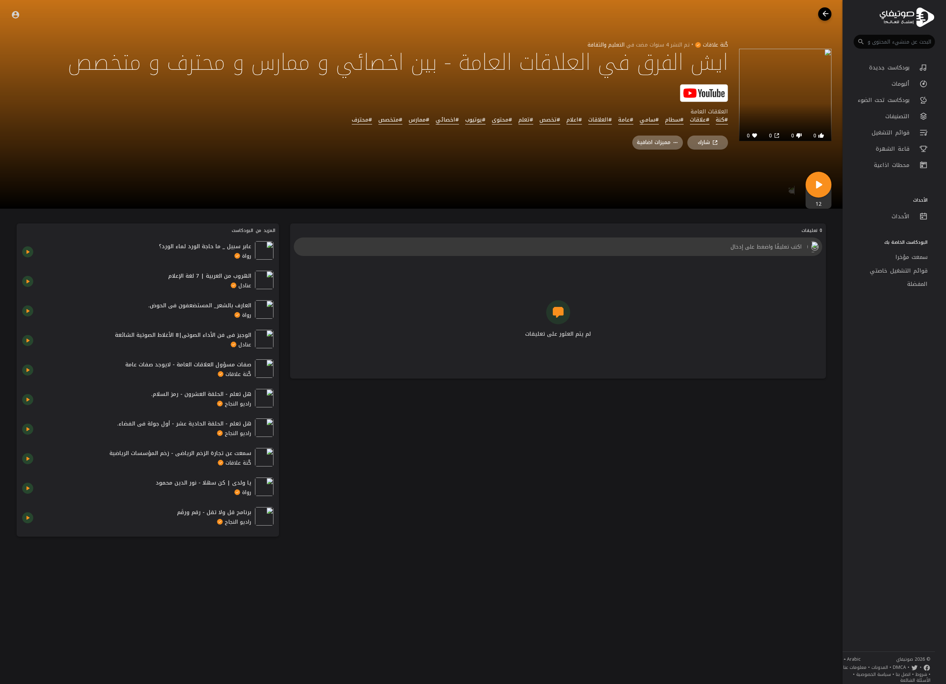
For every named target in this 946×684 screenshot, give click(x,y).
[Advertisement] (148, 594)
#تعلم (525, 120)
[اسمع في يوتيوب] (704, 92)
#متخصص (390, 120)
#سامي (649, 120)
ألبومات (902, 84)
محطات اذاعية (893, 165)
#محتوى (502, 120)
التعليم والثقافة (606, 45)
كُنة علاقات (714, 45)
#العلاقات (600, 120)
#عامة (625, 120)
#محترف (362, 120)
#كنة (722, 120)
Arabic (854, 659)
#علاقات (700, 120)
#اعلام (574, 120)
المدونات (879, 667)
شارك (704, 142)
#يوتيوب (475, 120)
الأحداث (902, 216)
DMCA (899, 667)
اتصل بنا (903, 674)
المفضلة (917, 284)
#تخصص (550, 120)
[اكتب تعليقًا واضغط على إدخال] (558, 246)
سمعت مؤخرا (911, 257)
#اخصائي (447, 120)
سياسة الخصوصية (873, 674)
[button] (894, 42)
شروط (921, 674)
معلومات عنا (855, 667)
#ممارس (419, 120)
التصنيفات (898, 116)
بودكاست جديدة (890, 67)
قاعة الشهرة (894, 149)
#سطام (674, 120)
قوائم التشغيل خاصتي (899, 271)
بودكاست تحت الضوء (885, 100)
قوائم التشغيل (892, 132)
